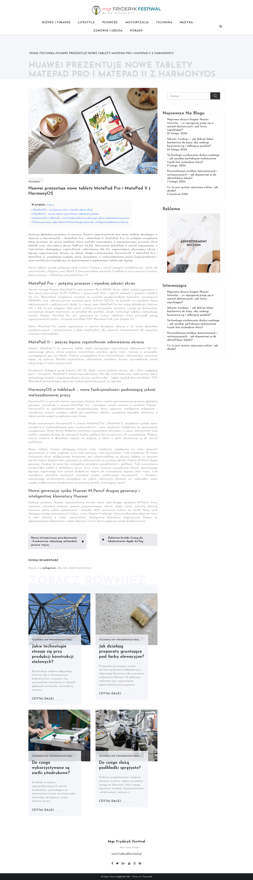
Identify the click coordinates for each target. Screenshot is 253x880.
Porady (136, 30)
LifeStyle (86, 22)
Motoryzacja (137, 22)
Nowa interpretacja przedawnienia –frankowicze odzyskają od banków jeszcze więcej (54, 541)
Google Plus (123, 863)
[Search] (220, 26)
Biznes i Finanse (56, 22)
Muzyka (186, 22)
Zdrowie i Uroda (108, 30)
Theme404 (147, 877)
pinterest (140, 863)
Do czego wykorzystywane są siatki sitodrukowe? (51, 767)
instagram (134, 863)
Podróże (110, 22)
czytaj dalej (43, 698)
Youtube (129, 863)
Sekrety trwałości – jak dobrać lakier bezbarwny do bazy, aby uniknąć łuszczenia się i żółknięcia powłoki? (190, 143)
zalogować (49, 568)
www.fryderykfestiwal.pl (127, 854)
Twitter (117, 863)
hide (50, 205)
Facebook (112, 863)
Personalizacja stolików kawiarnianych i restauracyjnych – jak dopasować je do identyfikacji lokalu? (192, 175)
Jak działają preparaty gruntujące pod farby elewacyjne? (121, 651)
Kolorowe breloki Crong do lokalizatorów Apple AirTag (125, 540)
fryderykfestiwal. (61, 640)
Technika (164, 22)
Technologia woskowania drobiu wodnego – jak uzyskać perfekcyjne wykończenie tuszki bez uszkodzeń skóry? (193, 159)
